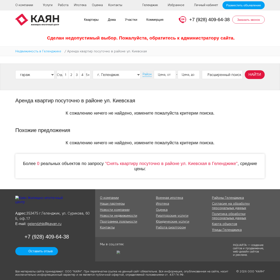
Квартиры (91, 19)
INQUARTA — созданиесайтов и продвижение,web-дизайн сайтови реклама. (248, 249)
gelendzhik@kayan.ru (44, 224)
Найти (254, 74)
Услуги (47, 5)
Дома (112, 19)
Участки (131, 19)
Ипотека (80, 5)
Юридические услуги (172, 221)
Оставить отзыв (40, 251)
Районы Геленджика (228, 198)
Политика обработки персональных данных (229, 216)
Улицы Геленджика (227, 230)
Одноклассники (103, 254)
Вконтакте (111, 254)
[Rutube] (120, 254)
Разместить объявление (243, 5)
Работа (63, 5)
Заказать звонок (248, 19)
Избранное (176, 5)
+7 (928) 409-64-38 (209, 19)
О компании (24, 5)
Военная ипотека (169, 198)
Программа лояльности (118, 221)
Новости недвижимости (118, 216)
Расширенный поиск (224, 75)
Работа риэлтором (171, 227)
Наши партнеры (112, 204)
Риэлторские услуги (172, 216)
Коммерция (154, 19)
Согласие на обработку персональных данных (231, 206)
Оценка (97, 5)
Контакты (115, 5)
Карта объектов (224, 224)
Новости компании (115, 210)
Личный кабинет (206, 5)
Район (147, 74)
